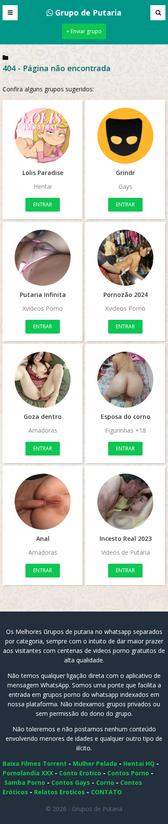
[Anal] (42, 502)
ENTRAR (42, 204)
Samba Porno (24, 782)
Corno (105, 782)
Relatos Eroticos (59, 792)
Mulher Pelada (95, 763)
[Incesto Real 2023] (125, 502)
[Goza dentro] (42, 380)
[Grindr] (125, 136)
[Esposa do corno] (125, 380)
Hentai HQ (139, 763)
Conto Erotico (80, 773)
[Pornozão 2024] (125, 258)
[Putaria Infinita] (42, 258)
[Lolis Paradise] (42, 136)
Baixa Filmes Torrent (35, 763)
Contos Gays (70, 782)
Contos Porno (128, 773)
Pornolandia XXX (28, 773)
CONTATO (106, 792)
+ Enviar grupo (84, 31)
